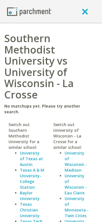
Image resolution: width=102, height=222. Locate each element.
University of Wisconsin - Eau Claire (76, 184)
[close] (85, 11)
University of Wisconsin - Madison (76, 161)
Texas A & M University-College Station (32, 178)
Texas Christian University (30, 210)
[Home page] (29, 11)
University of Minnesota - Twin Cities (77, 207)
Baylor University (30, 195)
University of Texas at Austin (31, 158)
